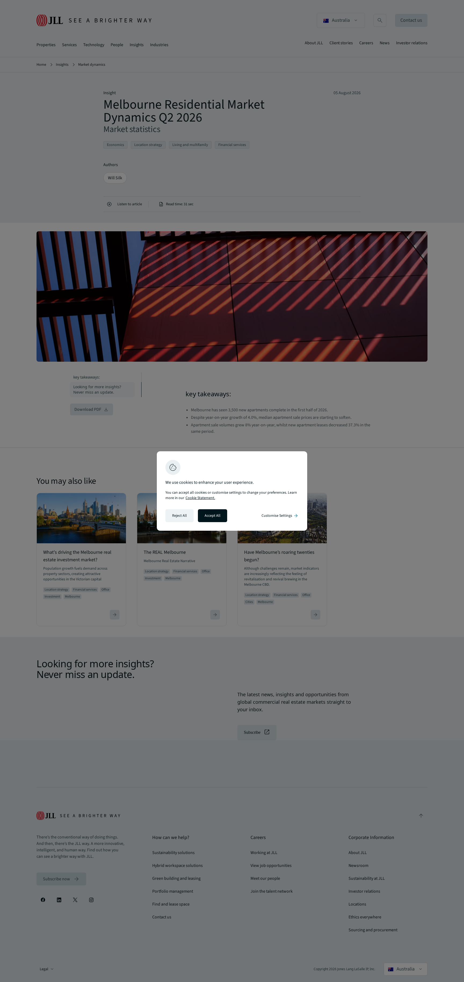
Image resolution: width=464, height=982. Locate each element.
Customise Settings (280, 515)
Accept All (212, 515)
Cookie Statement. (200, 498)
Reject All (179, 515)
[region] (232, 491)
